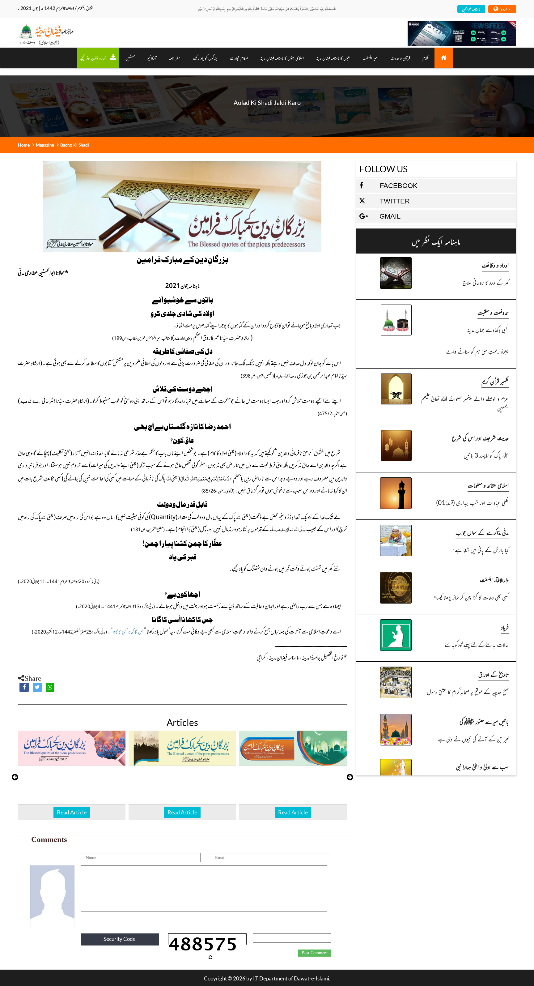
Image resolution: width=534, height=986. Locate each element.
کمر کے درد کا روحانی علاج (486, 282)
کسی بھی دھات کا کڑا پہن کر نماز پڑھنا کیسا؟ (471, 597)
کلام (425, 58)
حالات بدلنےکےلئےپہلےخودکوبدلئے (476, 644)
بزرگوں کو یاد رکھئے (205, 58)
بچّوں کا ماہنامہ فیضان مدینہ (333, 58)
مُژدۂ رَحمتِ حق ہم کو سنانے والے (477, 351)
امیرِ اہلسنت (370, 58)
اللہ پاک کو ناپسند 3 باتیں (486, 455)
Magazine (45, 144)
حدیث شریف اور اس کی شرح (480, 438)
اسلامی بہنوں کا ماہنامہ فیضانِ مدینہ (282, 58)
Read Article (72, 812)
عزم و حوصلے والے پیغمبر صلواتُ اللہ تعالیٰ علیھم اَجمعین (465, 403)
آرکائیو (152, 58)
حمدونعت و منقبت (493, 312)
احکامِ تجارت (239, 58)
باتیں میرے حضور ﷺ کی (484, 721)
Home (24, 144)
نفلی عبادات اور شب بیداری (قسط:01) (472, 502)
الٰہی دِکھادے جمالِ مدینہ (488, 329)
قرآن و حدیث (400, 58)
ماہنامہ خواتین (471, 9)
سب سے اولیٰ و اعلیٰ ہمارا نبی (482, 766)
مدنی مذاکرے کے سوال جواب (482, 532)
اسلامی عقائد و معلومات (488, 485)
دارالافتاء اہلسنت (494, 579)
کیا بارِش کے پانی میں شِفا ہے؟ (480, 549)
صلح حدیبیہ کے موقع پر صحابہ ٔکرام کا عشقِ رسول (468, 691)
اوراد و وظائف (495, 265)
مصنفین (130, 58)
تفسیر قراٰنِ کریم (495, 381)
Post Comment (315, 953)
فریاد (505, 627)
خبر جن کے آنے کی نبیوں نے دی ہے (473, 739)
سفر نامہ (174, 58)
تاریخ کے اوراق (493, 674)
